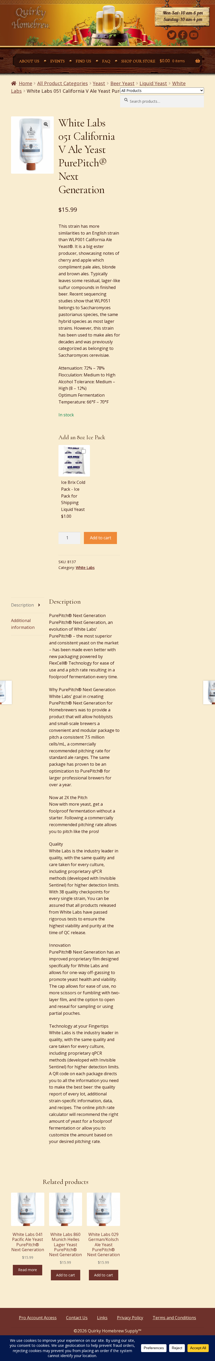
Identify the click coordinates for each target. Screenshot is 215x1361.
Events (57, 61)
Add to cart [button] (65, 1274)
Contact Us (77, 1318)
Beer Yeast (122, 83)
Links (102, 1318)
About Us (29, 61)
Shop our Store (138, 61)
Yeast (99, 83)
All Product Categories (62, 83)
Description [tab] (22, 605)
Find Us (83, 61)
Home (25, 83)
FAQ (106, 61)
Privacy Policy (130, 1318)
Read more (27, 1269)
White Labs (85, 567)
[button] (46, 124)
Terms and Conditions (174, 1318)
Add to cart (100, 538)
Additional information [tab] (23, 624)
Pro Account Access (38, 1318)
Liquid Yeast (153, 83)
